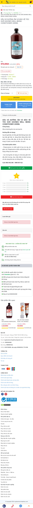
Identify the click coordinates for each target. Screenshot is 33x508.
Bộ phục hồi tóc (5, 465)
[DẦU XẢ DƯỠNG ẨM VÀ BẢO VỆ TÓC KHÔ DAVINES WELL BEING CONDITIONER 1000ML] (16, 43)
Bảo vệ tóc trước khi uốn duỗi (8, 455)
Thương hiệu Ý (8, 13)
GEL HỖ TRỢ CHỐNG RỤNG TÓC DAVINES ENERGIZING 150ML (23, 320)
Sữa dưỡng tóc (4, 474)
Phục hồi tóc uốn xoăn (6, 433)
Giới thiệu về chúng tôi (6, 358)
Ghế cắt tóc (4, 450)
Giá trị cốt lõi (4, 353)
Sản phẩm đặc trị (5, 416)
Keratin (2, 423)
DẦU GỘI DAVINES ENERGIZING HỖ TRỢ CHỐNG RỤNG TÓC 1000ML (9, 320)
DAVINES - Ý (17, 13)
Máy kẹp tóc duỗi (5, 440)
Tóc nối (3, 448)
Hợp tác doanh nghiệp (6, 414)
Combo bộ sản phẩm (6, 479)
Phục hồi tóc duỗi (5, 426)
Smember (19, 110)
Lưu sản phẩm (6, 71)
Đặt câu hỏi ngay (8, 208)
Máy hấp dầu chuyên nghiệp (8, 438)
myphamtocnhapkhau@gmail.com (13, 340)
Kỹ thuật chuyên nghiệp (7, 484)
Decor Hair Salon (5, 411)
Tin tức (2, 360)
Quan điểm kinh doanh (6, 356)
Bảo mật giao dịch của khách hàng (9, 385)
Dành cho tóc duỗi (5, 491)
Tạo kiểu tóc (4, 482)
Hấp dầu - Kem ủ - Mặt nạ (7, 472)
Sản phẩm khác (5, 489)
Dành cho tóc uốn (5, 496)
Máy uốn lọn (4, 445)
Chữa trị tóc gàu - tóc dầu (7, 419)
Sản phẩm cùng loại (6, 467)
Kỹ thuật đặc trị (4, 457)
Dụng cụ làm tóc (5, 436)
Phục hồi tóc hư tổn (6, 428)
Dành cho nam (4, 487)
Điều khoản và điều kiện (7, 375)
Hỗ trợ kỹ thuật (5, 453)
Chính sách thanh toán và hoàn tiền (10, 380)
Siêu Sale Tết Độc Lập (9, 9)
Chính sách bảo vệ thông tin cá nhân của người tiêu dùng (15, 387)
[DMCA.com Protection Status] (5, 404)
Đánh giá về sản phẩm (16, 168)
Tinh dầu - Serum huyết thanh (8, 477)
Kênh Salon (4, 409)
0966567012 (9, 344)
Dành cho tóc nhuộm (6, 494)
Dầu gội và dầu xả (5, 470)
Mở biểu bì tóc (4, 460)
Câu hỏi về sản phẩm (17, 197)
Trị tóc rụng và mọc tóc (6, 421)
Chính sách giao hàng (6, 377)
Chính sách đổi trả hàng (7, 382)
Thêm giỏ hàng (23, 93)
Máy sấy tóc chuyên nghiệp (8, 443)
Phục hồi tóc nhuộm (6, 431)
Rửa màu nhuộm (5, 462)
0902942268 (8, 342)
